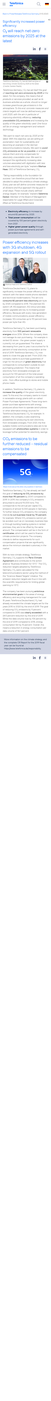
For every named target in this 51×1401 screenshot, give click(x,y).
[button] (34, 49)
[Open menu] (4, 4)
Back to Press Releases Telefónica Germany (21, 14)
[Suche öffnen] (39, 4)
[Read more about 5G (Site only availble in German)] (25, 472)
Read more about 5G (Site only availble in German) (22, 487)
